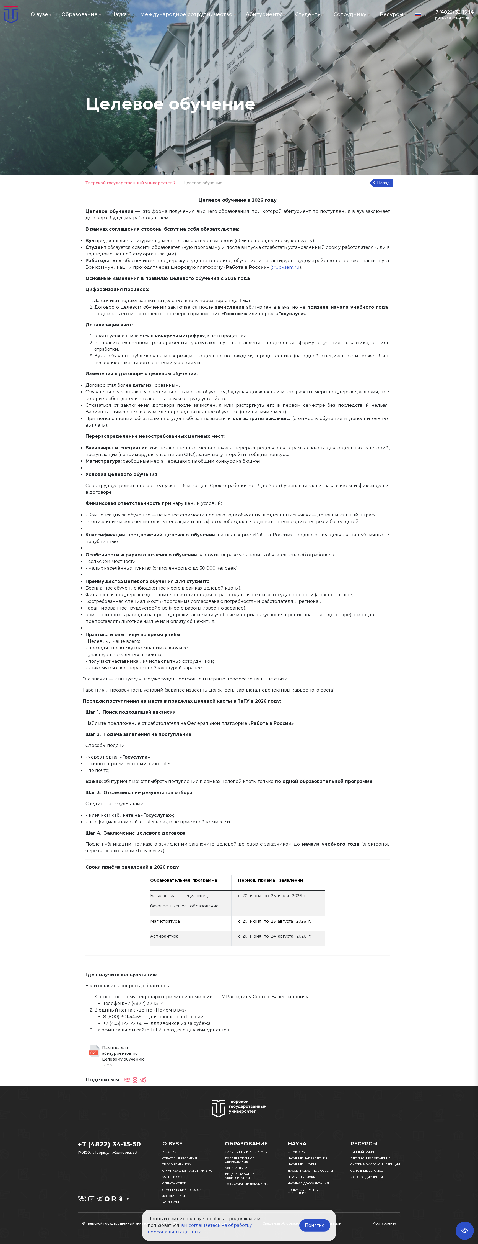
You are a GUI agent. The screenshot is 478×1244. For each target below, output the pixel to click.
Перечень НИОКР (301, 1177)
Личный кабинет (364, 1152)
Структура (296, 1152)
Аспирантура (236, 1168)
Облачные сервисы (367, 1171)
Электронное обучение (370, 1158)
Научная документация (308, 1183)
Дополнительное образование (239, 1160)
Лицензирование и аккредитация (241, 1176)
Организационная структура (187, 1171)
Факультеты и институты (246, 1152)
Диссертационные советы (310, 1171)
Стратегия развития (179, 1158)
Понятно (315, 1225)
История (169, 1152)
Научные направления (308, 1158)
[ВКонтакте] (127, 1080)
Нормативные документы (247, 1184)
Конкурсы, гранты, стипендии (303, 1191)
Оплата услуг (174, 1183)
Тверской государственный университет (128, 182)
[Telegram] (143, 1080)
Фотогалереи (173, 1196)
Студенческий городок (181, 1190)
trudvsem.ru (286, 267)
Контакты (170, 1202)
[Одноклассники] (135, 1080)
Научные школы (302, 1164)
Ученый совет (174, 1177)
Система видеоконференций (375, 1164)
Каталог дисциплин (367, 1177)
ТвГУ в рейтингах (176, 1164)
